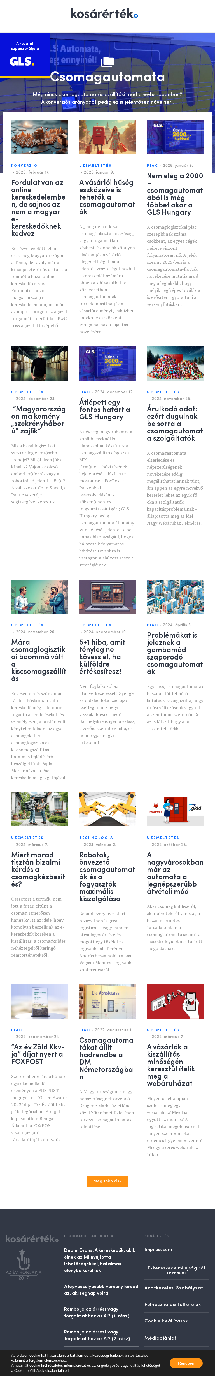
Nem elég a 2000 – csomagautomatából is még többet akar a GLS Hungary (175, 193)
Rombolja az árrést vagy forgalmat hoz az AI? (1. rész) (97, 1312)
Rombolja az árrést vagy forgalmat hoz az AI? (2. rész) (97, 1335)
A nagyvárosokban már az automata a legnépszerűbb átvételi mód (175, 872)
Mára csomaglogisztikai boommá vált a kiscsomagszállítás (38, 660)
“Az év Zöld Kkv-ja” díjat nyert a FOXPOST (38, 1053)
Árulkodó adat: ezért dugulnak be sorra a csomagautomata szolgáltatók (175, 423)
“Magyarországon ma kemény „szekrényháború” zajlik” (38, 419)
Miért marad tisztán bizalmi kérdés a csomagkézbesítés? (38, 869)
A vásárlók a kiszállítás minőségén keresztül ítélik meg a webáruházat (171, 1064)
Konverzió (24, 166)
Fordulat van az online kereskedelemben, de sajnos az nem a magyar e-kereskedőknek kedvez (38, 207)
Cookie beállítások (29, 1370)
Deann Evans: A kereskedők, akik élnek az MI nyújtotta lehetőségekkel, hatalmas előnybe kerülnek (99, 1260)
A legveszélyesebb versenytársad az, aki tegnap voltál (101, 1289)
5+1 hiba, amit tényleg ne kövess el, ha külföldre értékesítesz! (102, 656)
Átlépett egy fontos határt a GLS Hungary (104, 409)
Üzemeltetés (95, 166)
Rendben (186, 1363)
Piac (152, 166)
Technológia (96, 838)
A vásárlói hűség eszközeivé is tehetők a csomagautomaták (107, 196)
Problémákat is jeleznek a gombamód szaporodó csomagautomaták (175, 653)
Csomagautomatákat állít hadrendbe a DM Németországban (106, 1058)
